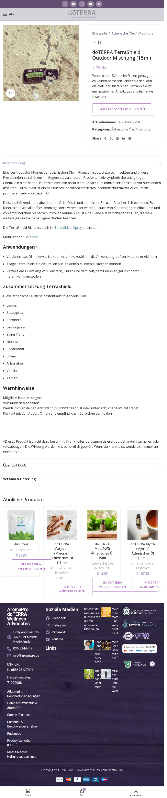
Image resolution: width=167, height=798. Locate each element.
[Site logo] (82, 14)
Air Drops (21, 544)
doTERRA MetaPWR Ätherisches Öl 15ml (102, 551)
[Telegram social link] (130, 138)
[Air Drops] (21, 525)
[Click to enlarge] (10, 93)
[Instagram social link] (82, 4)
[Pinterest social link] (99, 4)
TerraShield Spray (68, 227)
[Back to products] (99, 42)
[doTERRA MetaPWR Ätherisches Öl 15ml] (102, 525)
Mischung (145, 33)
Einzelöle (61, 572)
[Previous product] (94, 42)
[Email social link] (73, 4)
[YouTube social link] (90, 4)
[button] (62, 655)
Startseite (99, 33)
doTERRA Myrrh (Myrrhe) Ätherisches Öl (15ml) (142, 551)
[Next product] (104, 42)
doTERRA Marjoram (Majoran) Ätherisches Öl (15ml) (62, 553)
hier (35, 237)
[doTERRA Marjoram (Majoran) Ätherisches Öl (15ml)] (62, 525)
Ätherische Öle (123, 33)
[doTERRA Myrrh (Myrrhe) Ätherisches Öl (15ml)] (142, 525)
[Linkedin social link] (124, 138)
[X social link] (111, 138)
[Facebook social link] (65, 4)
